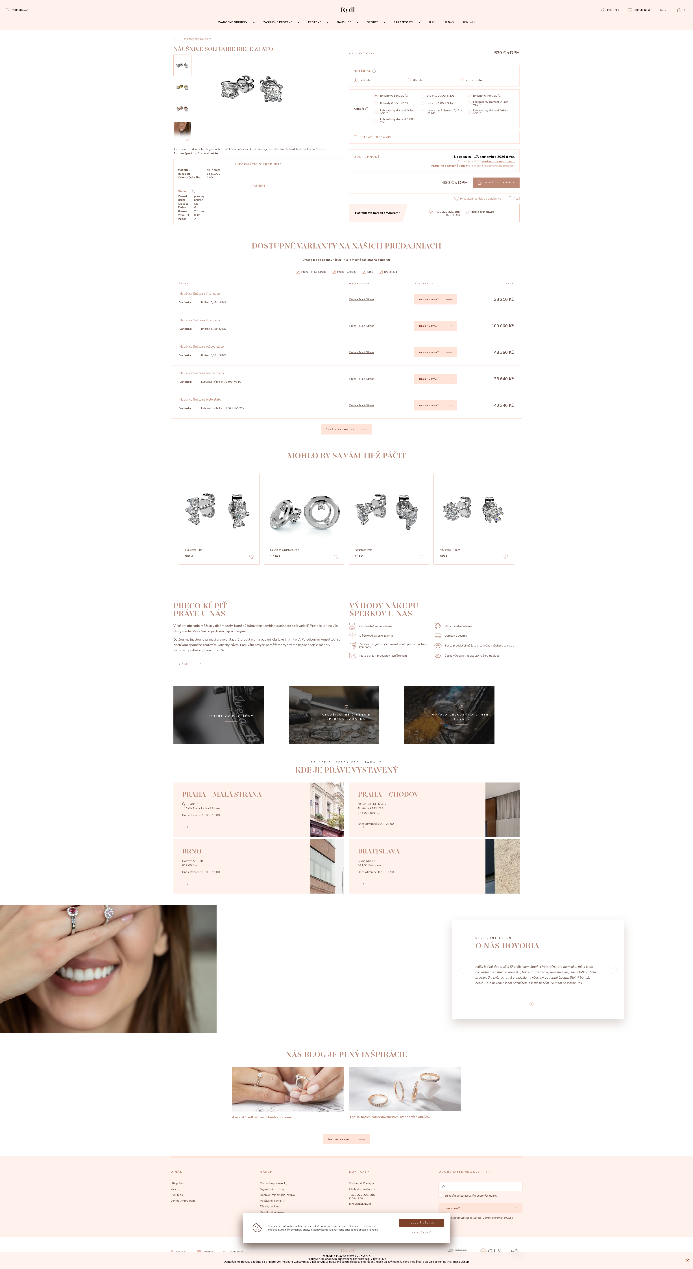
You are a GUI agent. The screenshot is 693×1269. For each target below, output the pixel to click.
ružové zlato (474, 80)
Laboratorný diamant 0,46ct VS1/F (444, 112)
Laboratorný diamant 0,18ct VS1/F (490, 103)
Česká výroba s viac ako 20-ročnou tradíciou (472, 656)
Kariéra (175, 1192)
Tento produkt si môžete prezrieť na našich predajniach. (479, 646)
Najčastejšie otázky (272, 1192)
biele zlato (366, 80)
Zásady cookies (269, 1209)
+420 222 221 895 (447, 212)
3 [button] (544, 1006)
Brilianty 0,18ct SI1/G (394, 95)
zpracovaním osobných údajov (478, 1198)
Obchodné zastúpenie (363, 1192)
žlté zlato (419, 80)
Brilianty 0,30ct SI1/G (440, 95)
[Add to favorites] (251, 557)
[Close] (687, 1260)
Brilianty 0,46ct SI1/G (487, 95)
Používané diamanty (272, 1203)
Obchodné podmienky (273, 1186)
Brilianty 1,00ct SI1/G (440, 103)
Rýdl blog (177, 1197)
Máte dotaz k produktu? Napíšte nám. (383, 656)
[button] (463, 970)
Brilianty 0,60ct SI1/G (394, 103)
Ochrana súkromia (492, 1220)
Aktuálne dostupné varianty (450, 166)
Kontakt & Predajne (361, 1186)
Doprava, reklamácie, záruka (277, 1197)
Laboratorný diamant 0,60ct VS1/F (490, 112)
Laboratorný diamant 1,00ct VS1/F (397, 121)
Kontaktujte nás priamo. (498, 161)
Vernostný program (183, 1203)
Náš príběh (177, 1186)
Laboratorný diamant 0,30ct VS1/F (397, 112)
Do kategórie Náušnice (197, 39)
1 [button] (531, 1006)
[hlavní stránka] (348, 13)
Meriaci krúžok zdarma (458, 626)
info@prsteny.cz (482, 212)
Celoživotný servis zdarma (375, 626)
